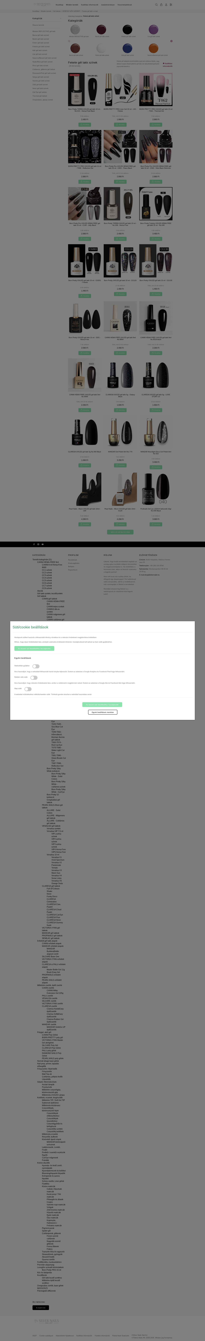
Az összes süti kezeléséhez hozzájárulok (34, 648)
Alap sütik (18, 688)
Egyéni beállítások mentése (103, 712)
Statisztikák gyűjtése (22, 666)
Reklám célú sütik (21, 677)
